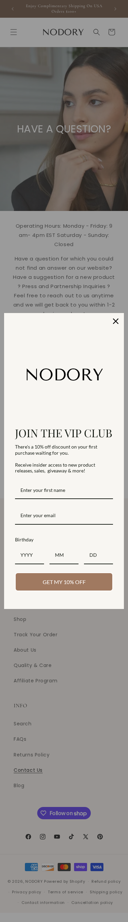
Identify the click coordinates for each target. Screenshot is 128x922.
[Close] (116, 321)
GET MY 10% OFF (64, 582)
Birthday (24, 539)
